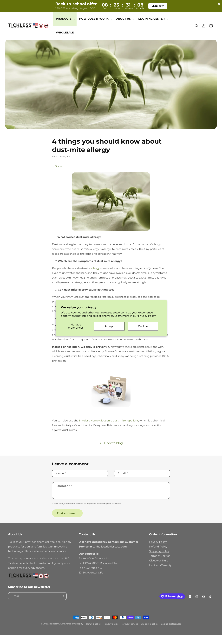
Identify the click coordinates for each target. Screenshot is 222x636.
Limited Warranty (160, 565)
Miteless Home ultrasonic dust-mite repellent (108, 420)
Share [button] (58, 166)
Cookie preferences (171, 624)
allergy (95, 268)
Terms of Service (159, 555)
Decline (143, 326)
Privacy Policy (158, 541)
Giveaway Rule (158, 560)
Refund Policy (158, 546)
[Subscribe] (62, 596)
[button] (65, 19)
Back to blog (113, 443)
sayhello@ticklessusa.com (110, 546)
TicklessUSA (55, 623)
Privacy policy (111, 624)
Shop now (158, 5)
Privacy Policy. (147, 316)
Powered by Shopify (72, 623)
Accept (109, 326)
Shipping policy (159, 551)
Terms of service (129, 624)
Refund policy (93, 624)
